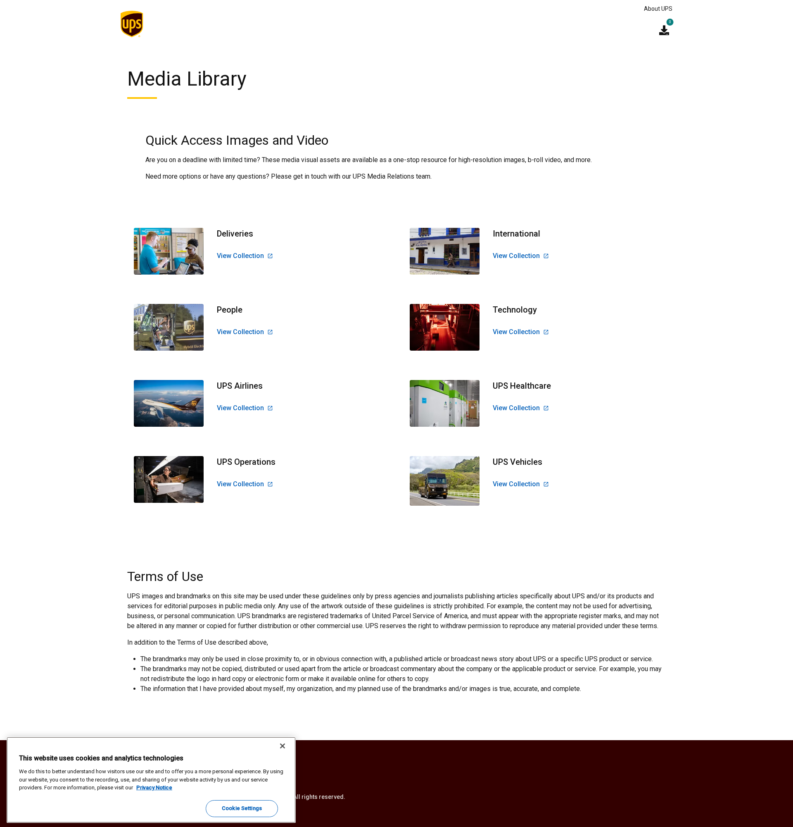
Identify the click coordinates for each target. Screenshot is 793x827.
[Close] (282, 746)
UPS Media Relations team (391, 176)
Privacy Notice (154, 787)
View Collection (240, 256)
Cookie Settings (242, 808)
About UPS (658, 8)
